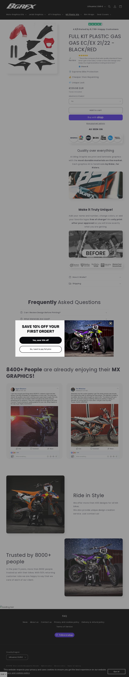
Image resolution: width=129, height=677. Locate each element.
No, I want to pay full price (40, 349)
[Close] (111, 323)
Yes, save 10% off (41, 340)
